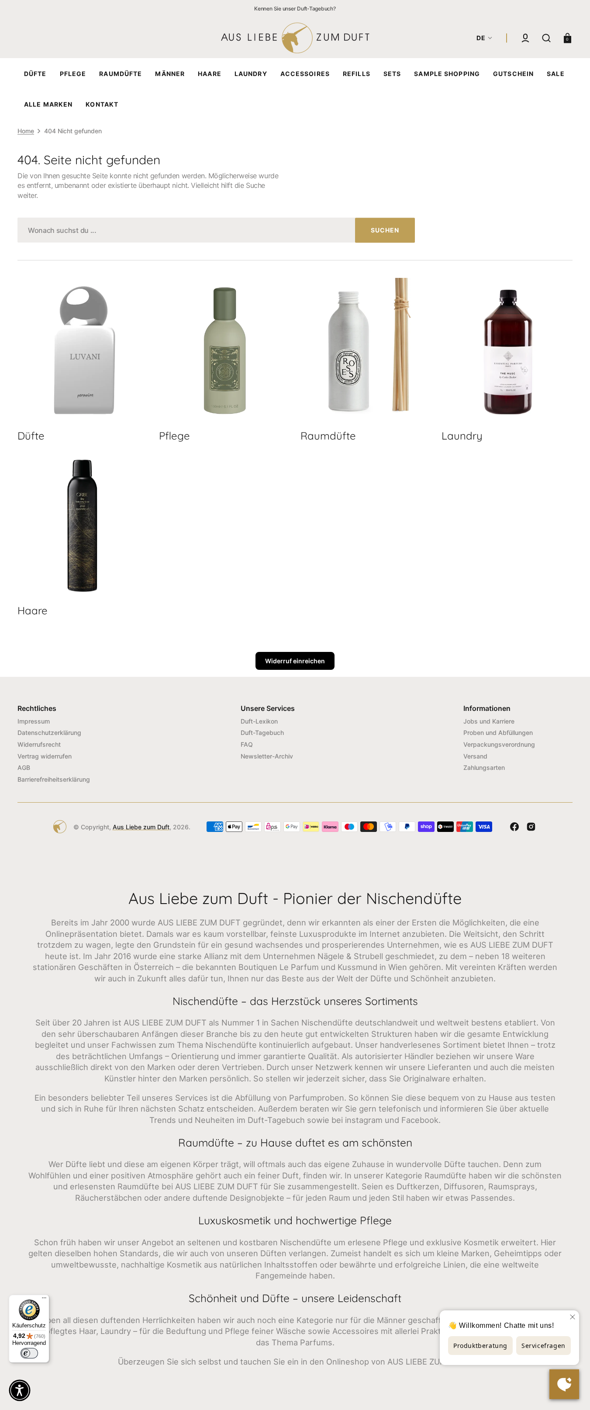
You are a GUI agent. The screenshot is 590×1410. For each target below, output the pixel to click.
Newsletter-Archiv (267, 756)
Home (25, 131)
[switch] (29, 1353)
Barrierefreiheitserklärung (53, 779)
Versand (475, 756)
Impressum (33, 721)
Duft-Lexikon (259, 721)
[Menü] (44, 1300)
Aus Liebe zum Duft (141, 827)
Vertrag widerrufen (44, 756)
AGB (23, 767)
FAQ (247, 744)
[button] (525, 38)
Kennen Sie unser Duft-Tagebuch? (295, 8)
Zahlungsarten (484, 767)
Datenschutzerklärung (49, 732)
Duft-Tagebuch (262, 732)
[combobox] (216, 230)
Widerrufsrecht (39, 744)
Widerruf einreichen (295, 661)
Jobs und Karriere (488, 721)
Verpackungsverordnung (499, 744)
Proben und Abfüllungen (498, 732)
